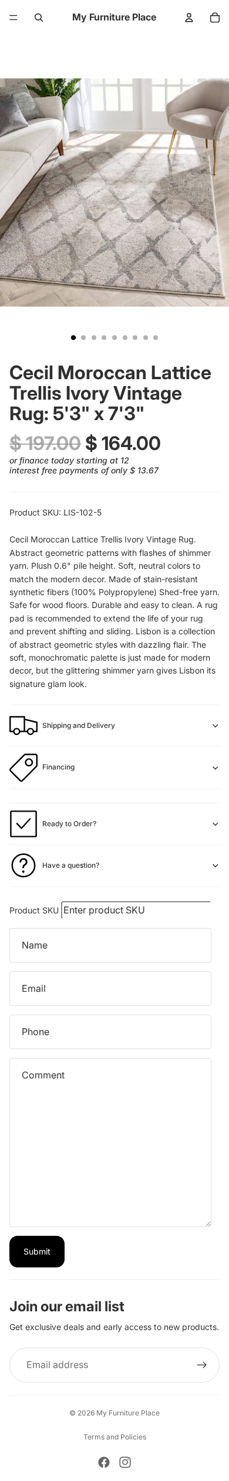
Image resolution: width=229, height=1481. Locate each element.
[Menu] (13, 17)
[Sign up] (202, 1365)
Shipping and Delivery (78, 725)
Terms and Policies (114, 1436)
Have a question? (70, 865)
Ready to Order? (69, 823)
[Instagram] (125, 1462)
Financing (58, 766)
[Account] (189, 17)
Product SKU (34, 910)
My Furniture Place (128, 1412)
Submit (36, 1251)
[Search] (39, 17)
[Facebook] (104, 1462)
